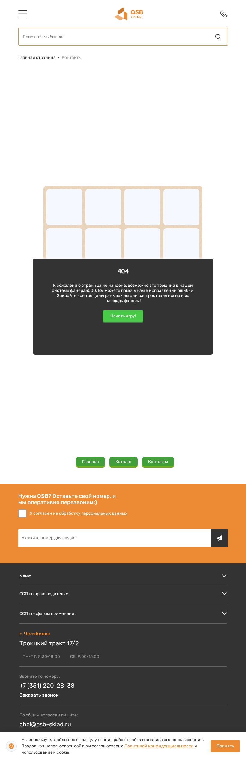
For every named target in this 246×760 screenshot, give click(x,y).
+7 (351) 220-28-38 (47, 685)
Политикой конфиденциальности (159, 746)
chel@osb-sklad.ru (45, 724)
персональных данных (104, 513)
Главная (90, 461)
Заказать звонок (39, 695)
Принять (225, 746)
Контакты (72, 57)
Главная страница (37, 57)
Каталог (124, 461)
